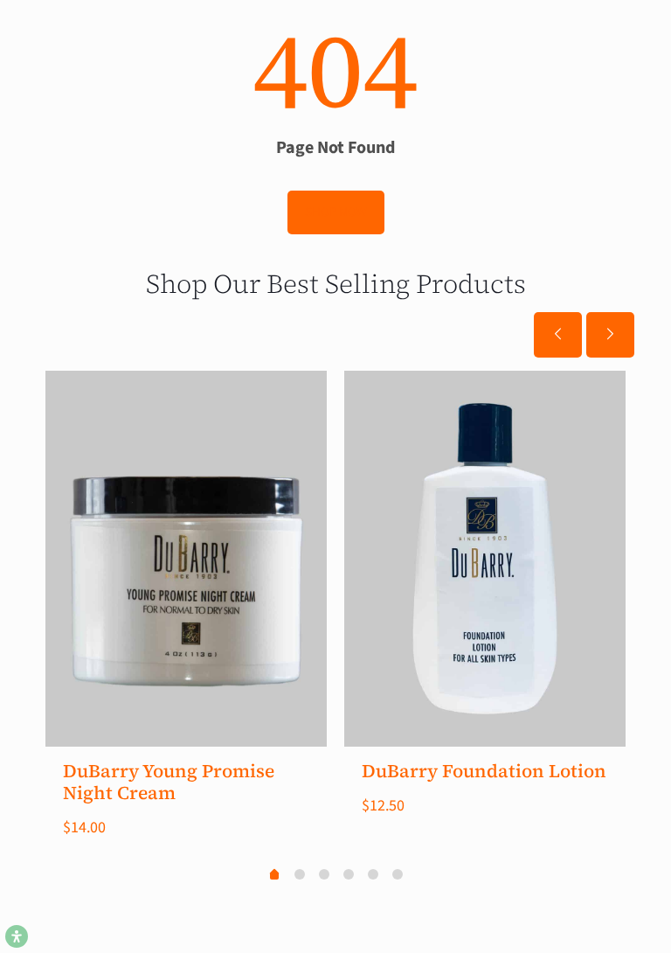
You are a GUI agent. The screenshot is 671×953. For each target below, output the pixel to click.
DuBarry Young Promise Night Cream (168, 781)
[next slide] (610, 335)
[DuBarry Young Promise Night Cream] (186, 559)
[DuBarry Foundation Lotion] (485, 559)
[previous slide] (558, 335)
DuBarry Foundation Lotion (484, 770)
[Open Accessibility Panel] (16, 936)
